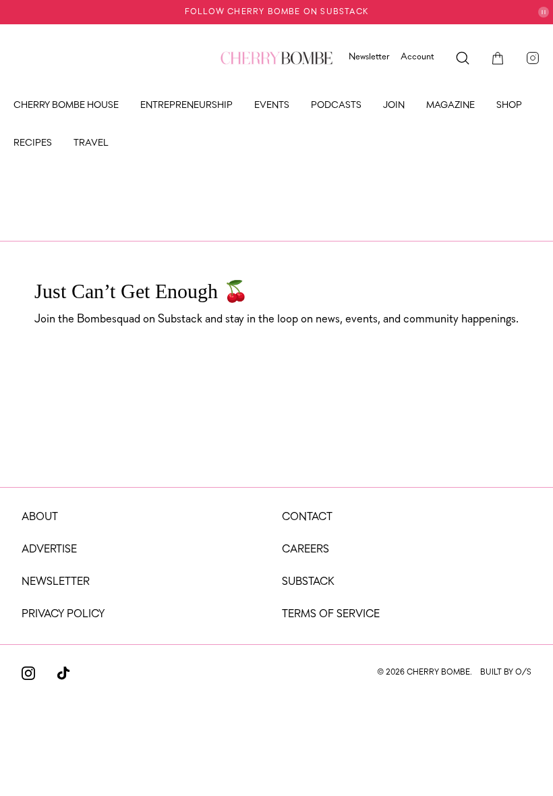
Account (417, 57)
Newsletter (369, 57)
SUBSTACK (308, 582)
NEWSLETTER (56, 582)
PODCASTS (336, 106)
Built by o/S (505, 673)
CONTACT (307, 517)
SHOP (509, 106)
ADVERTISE (49, 549)
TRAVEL (91, 143)
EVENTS (271, 106)
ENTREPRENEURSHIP (186, 106)
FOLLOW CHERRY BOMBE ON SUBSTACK (276, 12)
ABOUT (40, 517)
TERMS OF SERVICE (331, 614)
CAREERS (305, 549)
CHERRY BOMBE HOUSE (66, 106)
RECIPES (32, 143)
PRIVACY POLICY (63, 614)
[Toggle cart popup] (497, 58)
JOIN (394, 106)
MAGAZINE (450, 106)
